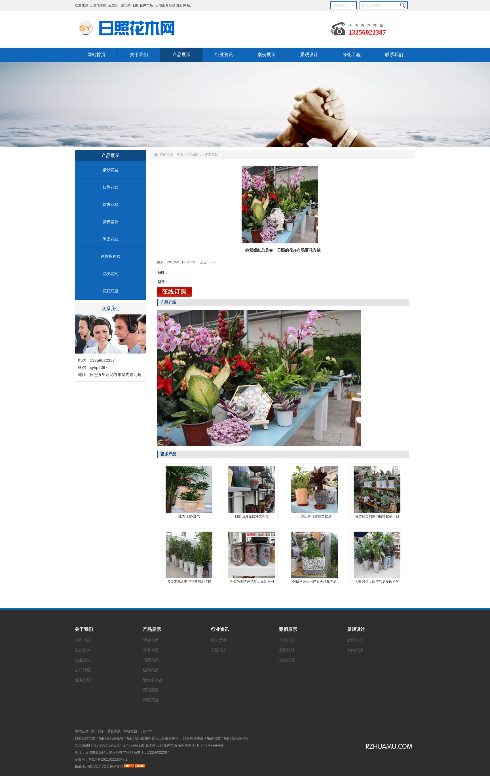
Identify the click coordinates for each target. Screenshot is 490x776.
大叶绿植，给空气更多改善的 (377, 581)
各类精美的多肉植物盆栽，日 (377, 516)
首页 (180, 155)
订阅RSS (146, 731)
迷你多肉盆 (111, 256)
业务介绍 (83, 680)
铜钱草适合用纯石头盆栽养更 (314, 581)
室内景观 (287, 660)
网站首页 (81, 731)
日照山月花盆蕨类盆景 (314, 516)
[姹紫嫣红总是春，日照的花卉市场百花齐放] (279, 204)
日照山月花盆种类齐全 (252, 516)
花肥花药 (111, 273)
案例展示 (288, 629)
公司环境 (83, 670)
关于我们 (84, 629)
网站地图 (130, 731)
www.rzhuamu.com (123, 745)
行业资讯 (220, 629)
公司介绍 (83, 640)
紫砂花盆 (111, 170)
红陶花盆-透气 (189, 516)
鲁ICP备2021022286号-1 (107, 760)
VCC (105, 767)
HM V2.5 (94, 767)
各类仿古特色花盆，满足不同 (252, 581)
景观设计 (287, 640)
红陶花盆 (111, 187)
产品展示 (194, 155)
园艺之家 (219, 640)
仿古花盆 (111, 204)
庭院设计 (287, 650)
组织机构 (83, 650)
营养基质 (111, 221)
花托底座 (111, 291)
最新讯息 (114, 731)
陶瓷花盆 (111, 239)
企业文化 (83, 660)
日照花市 (219, 650)
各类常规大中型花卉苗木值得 (189, 581)
